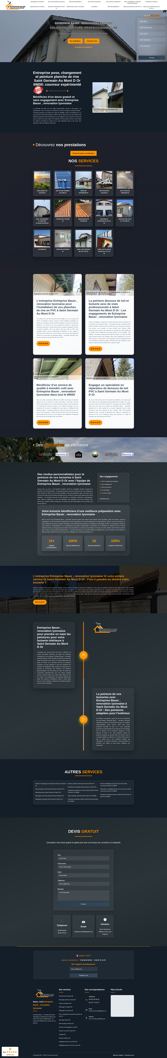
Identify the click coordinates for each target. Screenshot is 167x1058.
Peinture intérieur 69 (113, 6)
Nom (59, 855)
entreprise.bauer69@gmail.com (83, 931)
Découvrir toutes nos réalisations (83, 153)
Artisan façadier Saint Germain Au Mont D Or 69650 (82, 795)
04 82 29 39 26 (43, 343)
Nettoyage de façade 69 (94, 1)
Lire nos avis (10, 1054)
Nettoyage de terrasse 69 (113, 1)
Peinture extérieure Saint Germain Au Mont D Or (81, 783)
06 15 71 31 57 (95, 349)
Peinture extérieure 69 (75, 1)
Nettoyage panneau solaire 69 (56, 1)
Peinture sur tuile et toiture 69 (75, 6)
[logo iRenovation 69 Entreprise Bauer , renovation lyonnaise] (15, 5)
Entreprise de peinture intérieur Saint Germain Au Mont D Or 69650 (83, 800)
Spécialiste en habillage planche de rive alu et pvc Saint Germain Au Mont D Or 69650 (115, 790)
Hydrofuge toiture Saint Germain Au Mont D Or (48, 792)
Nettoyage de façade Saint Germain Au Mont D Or (49, 799)
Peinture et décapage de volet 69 (56, 7)
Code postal (62, 863)
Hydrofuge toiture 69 (151, 1)
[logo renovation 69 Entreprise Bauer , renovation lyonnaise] (44, 993)
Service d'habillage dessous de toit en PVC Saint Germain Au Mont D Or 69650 (113, 784)
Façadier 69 (94, 6)
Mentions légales (118, 1055)
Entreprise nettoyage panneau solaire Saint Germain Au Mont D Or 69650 (115, 795)
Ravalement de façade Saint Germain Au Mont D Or (82, 787)
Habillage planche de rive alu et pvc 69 (151, 7)
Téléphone (61, 880)
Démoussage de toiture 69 (37, 6)
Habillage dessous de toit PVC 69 (132, 6)
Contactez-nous (92, 41)
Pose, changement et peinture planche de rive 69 (132, 2)
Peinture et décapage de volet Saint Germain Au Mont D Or (50, 784)
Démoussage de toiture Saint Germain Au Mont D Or (49, 789)
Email (59, 872)
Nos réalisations (75, 41)
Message (61, 889)
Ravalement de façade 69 (37, 1)
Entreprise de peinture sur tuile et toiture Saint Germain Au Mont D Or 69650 (83, 791)
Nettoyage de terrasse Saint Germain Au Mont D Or (49, 795)
